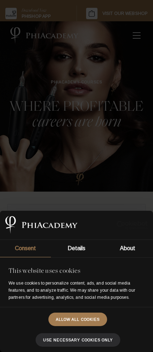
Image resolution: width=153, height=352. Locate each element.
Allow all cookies (78, 319)
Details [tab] (77, 248)
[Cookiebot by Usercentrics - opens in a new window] (116, 225)
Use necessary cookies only (78, 340)
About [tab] (128, 248)
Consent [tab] (25, 248)
